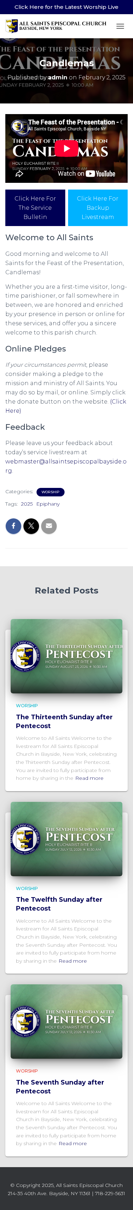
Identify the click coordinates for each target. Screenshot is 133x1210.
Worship (50, 492)
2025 (27, 504)
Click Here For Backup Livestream (97, 207)
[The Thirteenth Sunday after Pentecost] (66, 656)
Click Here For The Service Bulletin (35, 207)
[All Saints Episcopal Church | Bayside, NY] (58, 26)
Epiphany (48, 504)
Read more (89, 778)
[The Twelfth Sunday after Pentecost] (66, 838)
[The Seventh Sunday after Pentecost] (66, 1021)
